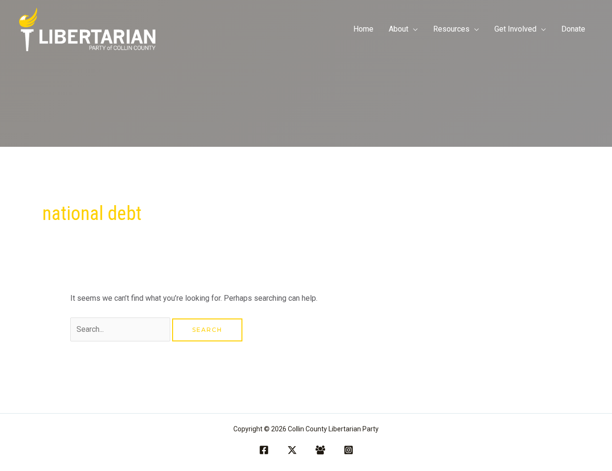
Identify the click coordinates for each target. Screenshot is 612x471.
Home (363, 28)
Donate (573, 28)
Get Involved (515, 28)
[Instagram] (348, 449)
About (398, 28)
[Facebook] (263, 449)
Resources (451, 28)
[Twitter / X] (292, 449)
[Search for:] (121, 329)
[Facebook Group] (320, 449)
